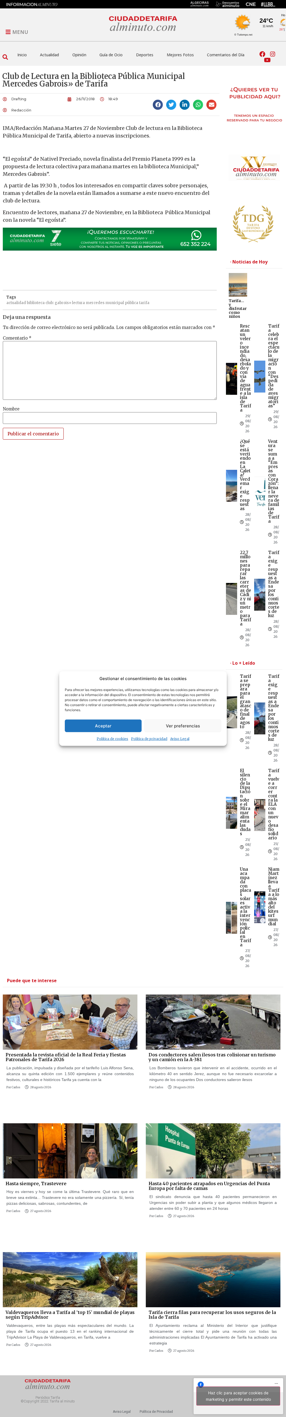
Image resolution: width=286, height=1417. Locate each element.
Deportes (144, 54)
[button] (5, 57)
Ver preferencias (183, 725)
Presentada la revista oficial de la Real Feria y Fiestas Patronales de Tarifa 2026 (66, 1057)
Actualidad (49, 54)
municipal (114, 302)
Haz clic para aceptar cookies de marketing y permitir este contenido (238, 1396)
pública (131, 302)
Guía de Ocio (111, 54)
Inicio (22, 54)
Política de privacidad (149, 739)
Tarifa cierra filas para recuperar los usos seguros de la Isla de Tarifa (212, 1314)
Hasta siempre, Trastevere (36, 1183)
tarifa (144, 302)
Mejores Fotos (180, 54)
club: (50, 302)
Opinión (79, 54)
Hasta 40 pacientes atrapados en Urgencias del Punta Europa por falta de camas (209, 1186)
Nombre (11, 409)
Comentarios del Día (225, 54)
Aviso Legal (179, 739)
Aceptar (103, 725)
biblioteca (36, 302)
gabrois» (63, 302)
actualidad (16, 302)
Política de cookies (112, 739)
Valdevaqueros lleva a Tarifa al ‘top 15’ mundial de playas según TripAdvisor (70, 1314)
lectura (78, 302)
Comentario (17, 338)
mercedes (95, 302)
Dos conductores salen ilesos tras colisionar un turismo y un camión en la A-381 (212, 1057)
